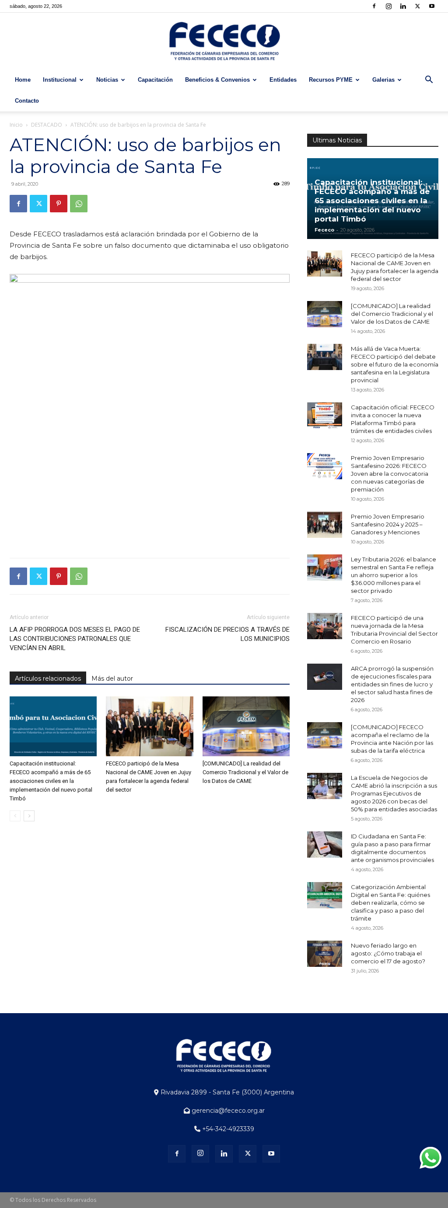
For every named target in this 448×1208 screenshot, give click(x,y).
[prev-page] (15, 815)
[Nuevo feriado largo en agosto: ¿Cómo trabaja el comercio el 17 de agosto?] (324, 954)
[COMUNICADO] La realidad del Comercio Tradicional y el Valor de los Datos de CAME (245, 772)
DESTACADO (46, 124)
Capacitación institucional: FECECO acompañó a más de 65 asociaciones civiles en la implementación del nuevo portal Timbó (51, 781)
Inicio (16, 124)
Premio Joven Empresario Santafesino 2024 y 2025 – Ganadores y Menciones (387, 524)
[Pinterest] (58, 203)
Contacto (27, 100)
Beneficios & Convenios (217, 79)
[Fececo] (224, 41)
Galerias (383, 79)
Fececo (324, 230)
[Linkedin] (403, 6)
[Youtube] (431, 6)
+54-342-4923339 (227, 1129)
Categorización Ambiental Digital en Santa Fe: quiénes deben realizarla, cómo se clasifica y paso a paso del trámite (390, 902)
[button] (428, 80)
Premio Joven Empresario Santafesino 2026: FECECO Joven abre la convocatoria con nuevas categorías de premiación (389, 473)
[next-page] (29, 815)
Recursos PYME (331, 79)
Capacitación (155, 79)
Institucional (60, 79)
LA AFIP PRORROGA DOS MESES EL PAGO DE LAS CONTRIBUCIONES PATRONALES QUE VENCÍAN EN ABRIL (75, 639)
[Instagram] (388, 6)
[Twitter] (417, 6)
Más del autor (112, 678)
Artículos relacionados (48, 678)
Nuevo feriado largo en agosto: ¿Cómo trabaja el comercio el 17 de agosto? (388, 953)
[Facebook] (374, 6)
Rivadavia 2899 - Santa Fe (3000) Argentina (226, 1092)
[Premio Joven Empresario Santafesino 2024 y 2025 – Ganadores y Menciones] (324, 525)
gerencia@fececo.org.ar (227, 1111)
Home (23, 79)
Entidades (283, 79)
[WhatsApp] (79, 203)
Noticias (107, 79)
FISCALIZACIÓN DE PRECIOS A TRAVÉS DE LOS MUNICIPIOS (227, 634)
